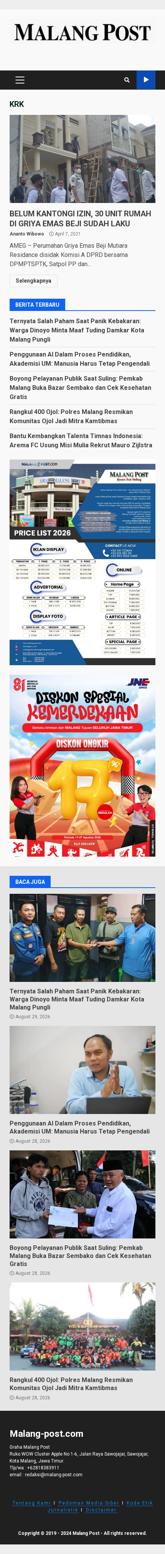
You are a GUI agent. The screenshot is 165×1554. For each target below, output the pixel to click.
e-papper (146, 79)
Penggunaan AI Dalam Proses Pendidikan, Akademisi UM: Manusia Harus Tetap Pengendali (82, 1070)
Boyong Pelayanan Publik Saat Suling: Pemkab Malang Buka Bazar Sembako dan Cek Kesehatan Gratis (80, 388)
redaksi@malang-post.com (53, 1474)
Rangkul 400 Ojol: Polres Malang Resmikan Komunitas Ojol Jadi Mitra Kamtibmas (82, 1326)
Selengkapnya (33, 281)
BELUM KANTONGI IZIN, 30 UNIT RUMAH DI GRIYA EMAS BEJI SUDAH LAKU (82, 159)
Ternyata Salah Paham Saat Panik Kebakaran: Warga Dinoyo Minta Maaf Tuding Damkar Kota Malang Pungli (77, 330)
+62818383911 (43, 1468)
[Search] (127, 80)
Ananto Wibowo (27, 234)
